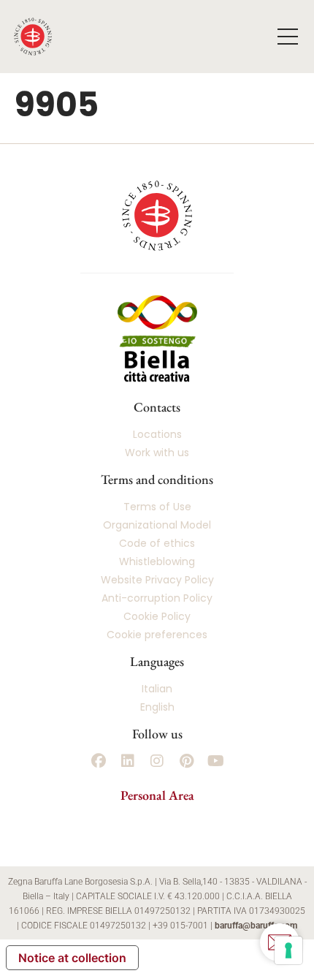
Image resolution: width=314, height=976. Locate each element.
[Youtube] (215, 761)
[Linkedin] (127, 761)
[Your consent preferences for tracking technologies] (288, 950)
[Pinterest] (186, 761)
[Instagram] (157, 761)
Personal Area (157, 795)
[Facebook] (98, 761)
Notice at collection (72, 957)
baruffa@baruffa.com (256, 925)
